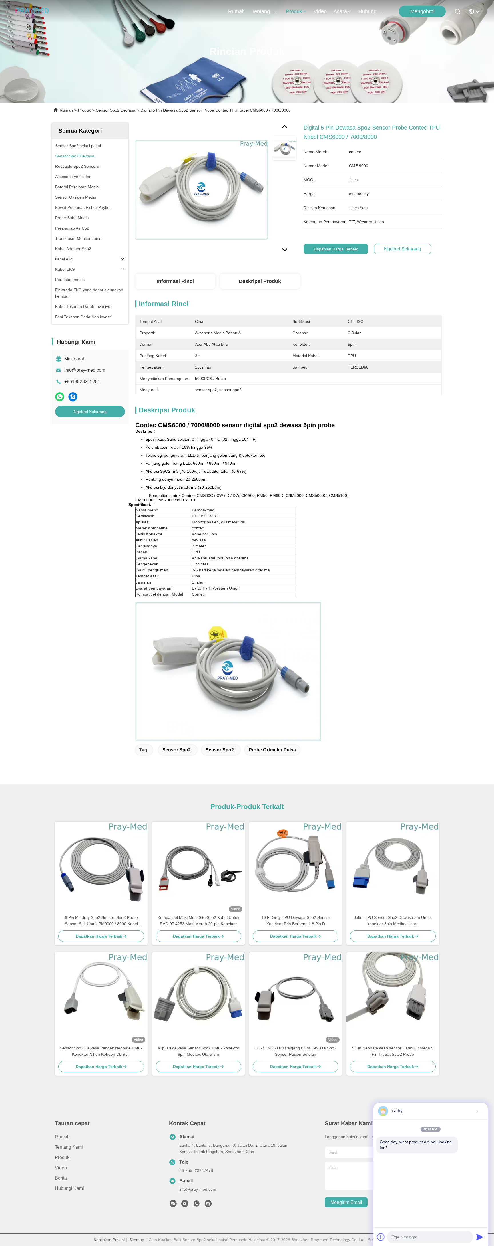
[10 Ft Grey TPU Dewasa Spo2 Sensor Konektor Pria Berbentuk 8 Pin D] (295, 868)
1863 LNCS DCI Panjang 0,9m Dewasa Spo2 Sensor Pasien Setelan (295, 1051)
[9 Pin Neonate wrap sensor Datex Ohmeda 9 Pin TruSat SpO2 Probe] (392, 998)
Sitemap (136, 1239)
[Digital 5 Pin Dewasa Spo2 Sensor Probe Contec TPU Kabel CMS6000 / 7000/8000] (201, 189)
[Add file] (381, 1237)
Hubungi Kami (372, 11)
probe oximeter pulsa (272, 749)
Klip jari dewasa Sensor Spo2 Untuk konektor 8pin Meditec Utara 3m (198, 1051)
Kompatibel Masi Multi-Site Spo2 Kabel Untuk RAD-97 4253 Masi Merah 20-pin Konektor (198, 920)
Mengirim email (346, 1202)
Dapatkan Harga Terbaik (336, 249)
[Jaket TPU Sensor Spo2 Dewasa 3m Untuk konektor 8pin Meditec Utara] (392, 868)
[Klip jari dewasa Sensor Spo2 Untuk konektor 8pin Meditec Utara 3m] (198, 998)
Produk (294, 11)
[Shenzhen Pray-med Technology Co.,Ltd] (31, 11)
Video (320, 11)
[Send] (479, 1237)
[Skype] (73, 396)
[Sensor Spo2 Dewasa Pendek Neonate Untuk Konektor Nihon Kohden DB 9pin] (101, 998)
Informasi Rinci (175, 281)
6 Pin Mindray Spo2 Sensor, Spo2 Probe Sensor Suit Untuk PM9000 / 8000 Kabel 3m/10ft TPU (101, 921)
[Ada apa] (60, 396)
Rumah (236, 11)
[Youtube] (185, 1205)
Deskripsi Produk (260, 281)
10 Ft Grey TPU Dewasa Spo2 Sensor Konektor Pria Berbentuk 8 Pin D (295, 920)
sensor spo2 (176, 749)
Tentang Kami (265, 11)
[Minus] (479, 1110)
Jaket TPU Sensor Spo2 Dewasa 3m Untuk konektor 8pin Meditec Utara (393, 920)
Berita (61, 1178)
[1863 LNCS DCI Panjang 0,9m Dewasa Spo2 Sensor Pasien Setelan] (295, 998)
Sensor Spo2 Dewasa (115, 110)
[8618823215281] (196, 1205)
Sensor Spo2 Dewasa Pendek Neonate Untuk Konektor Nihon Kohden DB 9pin (101, 1051)
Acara (340, 11)
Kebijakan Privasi (109, 1239)
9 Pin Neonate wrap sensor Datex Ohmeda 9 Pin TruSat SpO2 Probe (392, 1051)
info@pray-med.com (84, 370)
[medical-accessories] (208, 1205)
